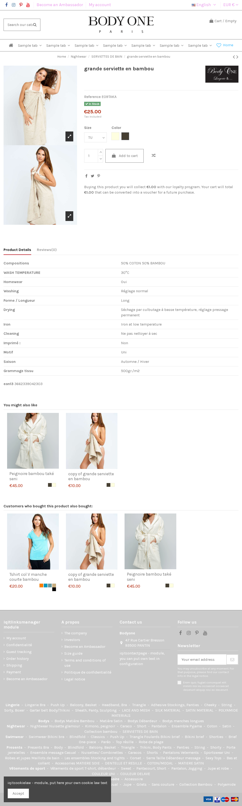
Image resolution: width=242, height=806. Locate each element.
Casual (71, 752)
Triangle (139, 705)
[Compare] (29, 467)
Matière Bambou (80, 721)
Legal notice (74, 679)
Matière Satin (111, 721)
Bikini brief (170, 736)
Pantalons (172, 752)
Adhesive (159, 705)
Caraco (126, 726)
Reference (92, 96)
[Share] (86, 176)
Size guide (73, 653)
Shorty (216, 747)
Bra (43, 705)
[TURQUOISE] (50, 585)
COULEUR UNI (104, 774)
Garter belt (39, 710)
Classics (98, 736)
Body (59, 747)
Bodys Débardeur (143, 721)
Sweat (126, 768)
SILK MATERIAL (168, 710)
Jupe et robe (218, 768)
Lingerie (13, 705)
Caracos (135, 752)
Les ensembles (78, 758)
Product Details (17, 249)
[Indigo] (46, 585)
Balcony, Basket (84, 705)
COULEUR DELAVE (135, 774)
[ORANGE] (41, 585)
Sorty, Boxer (15, 710)
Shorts (153, 752)
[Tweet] (92, 176)
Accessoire (134, 779)
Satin (227, 726)
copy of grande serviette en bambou (91, 476)
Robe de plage (151, 742)
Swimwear (15, 736)
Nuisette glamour (65, 726)
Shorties (216, 736)
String (227, 705)
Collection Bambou (196, 784)
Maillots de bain (45, 758)
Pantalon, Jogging (187, 768)
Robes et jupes (18, 758)
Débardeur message (183, 758)
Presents (15, 747)
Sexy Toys (214, 758)
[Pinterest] (98, 176)
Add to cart (128, 155)
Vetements (190, 752)
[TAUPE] (50, 485)
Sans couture (163, 784)
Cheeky (210, 705)
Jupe (127, 784)
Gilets (142, 784)
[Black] (54, 589)
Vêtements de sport (27, 768)
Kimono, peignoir (100, 726)
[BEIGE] (54, 585)
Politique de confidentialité (87, 672)
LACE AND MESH (136, 710)
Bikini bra (56, 736)
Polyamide (227, 784)
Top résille (125, 742)
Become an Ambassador (60, 4)
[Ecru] (54, 485)
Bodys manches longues (183, 721)
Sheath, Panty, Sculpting (96, 710)
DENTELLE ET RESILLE (124, 763)
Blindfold (77, 736)
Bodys (44, 721)
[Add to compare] (153, 155)
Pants (167, 747)
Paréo (106, 742)
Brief (233, 736)
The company (75, 633)
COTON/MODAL (160, 763)
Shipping (14, 665)
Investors (72, 639)
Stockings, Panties (183, 705)
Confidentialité (19, 645)
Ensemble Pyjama (187, 726)
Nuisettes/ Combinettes (102, 752)
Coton (212, 726)
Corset (136, 758)
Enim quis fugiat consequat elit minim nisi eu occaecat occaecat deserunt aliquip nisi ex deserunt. (206, 686)
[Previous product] (234, 57)
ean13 (8, 384)
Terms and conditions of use (85, 663)
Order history (17, 658)
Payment (13, 672)
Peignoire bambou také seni (31, 476)
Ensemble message (47, 752)
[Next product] (237, 57)
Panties (183, 747)
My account (100, 4)
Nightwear (16, 726)
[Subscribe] (232, 659)
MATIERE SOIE (88, 763)
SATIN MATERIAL (200, 710)
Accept (18, 793)
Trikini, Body (151, 747)
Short (142, 726)
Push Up (58, 705)
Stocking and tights (108, 758)
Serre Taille (156, 758)
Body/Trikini (60, 710)
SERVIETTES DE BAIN (140, 731)
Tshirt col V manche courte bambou (28, 577)
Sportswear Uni (217, 752)
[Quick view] (36, 467)
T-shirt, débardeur (101, 768)
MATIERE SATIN (191, 763)
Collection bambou (101, 731)
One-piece (88, 742)
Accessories (65, 763)
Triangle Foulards (145, 736)
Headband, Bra (115, 705)
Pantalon (159, 726)
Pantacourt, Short (151, 768)
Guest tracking (19, 651)
